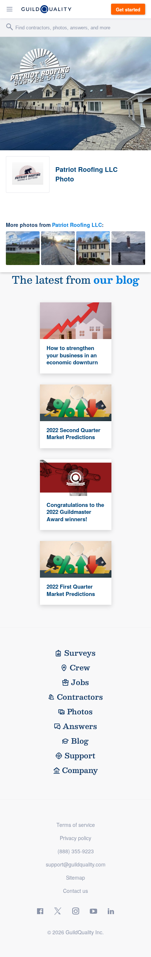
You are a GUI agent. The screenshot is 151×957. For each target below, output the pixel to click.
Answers (80, 726)
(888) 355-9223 (76, 851)
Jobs (80, 682)
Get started (128, 9)
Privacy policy (75, 838)
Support (80, 755)
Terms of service (75, 824)
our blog (116, 279)
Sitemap (75, 877)
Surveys (80, 653)
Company (80, 770)
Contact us (75, 890)
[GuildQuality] (46, 9)
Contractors (80, 697)
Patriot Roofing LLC (77, 224)
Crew (80, 667)
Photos (80, 711)
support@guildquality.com (76, 864)
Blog (80, 741)
